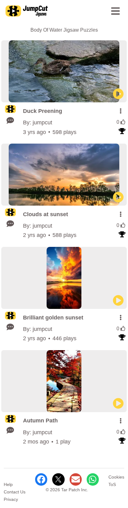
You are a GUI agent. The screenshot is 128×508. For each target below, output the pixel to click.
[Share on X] (58, 479)
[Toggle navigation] (115, 11)
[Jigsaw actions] (120, 111)
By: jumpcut (37, 122)
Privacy (11, 499)
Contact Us (14, 491)
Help (8, 484)
